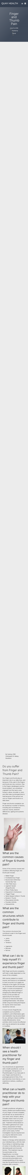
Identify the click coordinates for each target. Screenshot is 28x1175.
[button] (22, 3)
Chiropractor (16, 1071)
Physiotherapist (8, 1073)
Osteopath (7, 1071)
